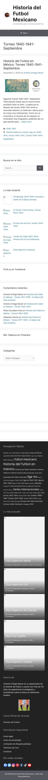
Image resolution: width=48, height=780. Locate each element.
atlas (10, 453)
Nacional (32, 483)
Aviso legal (8, 736)
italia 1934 (38, 473)
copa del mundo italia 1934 (12, 456)
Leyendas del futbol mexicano (15, 477)
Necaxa (38, 483)
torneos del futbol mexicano (32, 501)
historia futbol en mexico (17, 132)
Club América (16, 453)
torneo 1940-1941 (17, 135)
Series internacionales (26, 489)
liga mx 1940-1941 (30, 480)
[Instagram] (13, 765)
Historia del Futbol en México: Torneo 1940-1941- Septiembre (23, 64)
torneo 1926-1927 (15, 493)
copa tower (34, 456)
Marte (27, 483)
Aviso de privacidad (12, 740)
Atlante (5, 453)
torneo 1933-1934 (10, 495)
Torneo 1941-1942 (15, 498)
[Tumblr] (21, 765)
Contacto (7, 751)
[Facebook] (5, 765)
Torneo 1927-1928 (27, 493)
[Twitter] (9, 765)
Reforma (24, 486)
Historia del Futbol (11, 722)
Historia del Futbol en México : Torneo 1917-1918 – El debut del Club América (23, 297)
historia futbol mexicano (25, 473)
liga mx (32, 476)
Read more (26, 122)
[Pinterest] (17, 765)
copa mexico (26, 456)
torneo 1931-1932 (38, 493)
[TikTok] (25, 765)
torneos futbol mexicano (13, 504)
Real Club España (16, 486)
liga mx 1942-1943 (18, 483)
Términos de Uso (11, 748)
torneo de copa (15, 501)
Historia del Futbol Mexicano (27, 13)
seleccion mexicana (34, 486)
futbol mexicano (25, 459)
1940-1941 (11, 129)
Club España (25, 453)
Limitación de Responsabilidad (17, 744)
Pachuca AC (6, 486)
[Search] (40, 168)
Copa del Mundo (36, 453)
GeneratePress (24, 776)
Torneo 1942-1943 (30, 498)
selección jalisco (8, 490)
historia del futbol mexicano (26, 469)
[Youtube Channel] (29, 765)
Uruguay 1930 (28, 504)
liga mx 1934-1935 (16, 480)
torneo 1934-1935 (24, 495)
